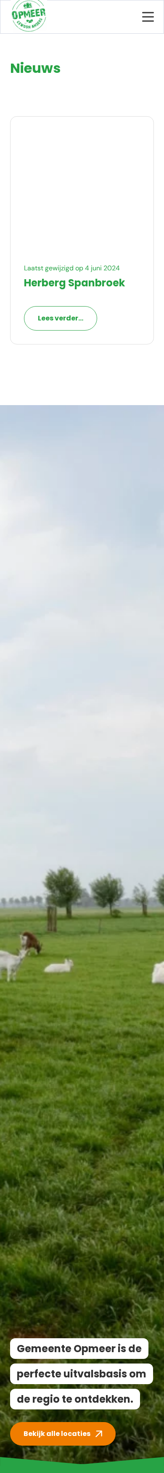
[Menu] (148, 17)
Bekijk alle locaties (57, 1433)
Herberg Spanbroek (74, 283)
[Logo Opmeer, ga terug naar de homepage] (29, 17)
